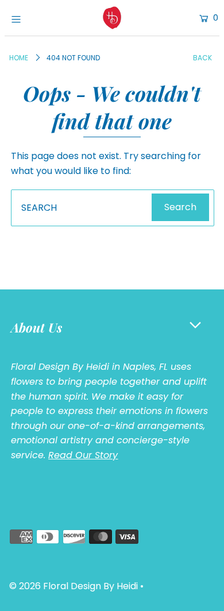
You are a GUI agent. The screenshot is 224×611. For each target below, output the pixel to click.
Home (18, 58)
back (202, 58)
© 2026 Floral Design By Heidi (73, 586)
